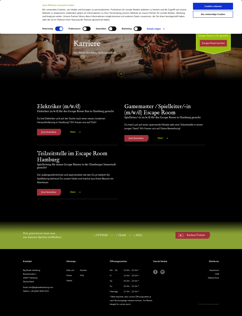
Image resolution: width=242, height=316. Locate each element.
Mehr (73, 132)
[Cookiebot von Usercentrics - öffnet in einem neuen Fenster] (23, 9)
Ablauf (69, 280)
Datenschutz (213, 277)
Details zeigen (154, 29)
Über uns (70, 270)
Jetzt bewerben (48, 132)
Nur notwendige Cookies (213, 14)
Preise (69, 275)
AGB (217, 274)
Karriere (83, 270)
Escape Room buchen (213, 43)
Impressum (214, 270)
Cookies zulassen (213, 6)
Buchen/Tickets (196, 235)
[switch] (87, 28)
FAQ (82, 275)
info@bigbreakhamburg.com (41, 287)
